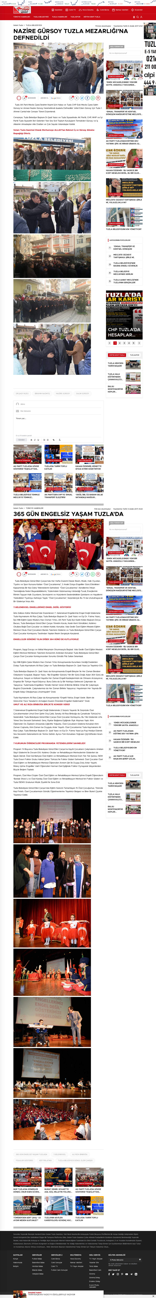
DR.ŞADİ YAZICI (22, 393)
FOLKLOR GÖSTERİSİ (24, 1160)
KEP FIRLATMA (45, 1160)
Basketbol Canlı (95, 1270)
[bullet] (47, 439)
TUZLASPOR (75, 17)
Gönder (21, 440)
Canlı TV (72, 10)
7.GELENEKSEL (60, 1154)
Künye (15, 1259)
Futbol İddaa (37, 1259)
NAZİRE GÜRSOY (63, 393)
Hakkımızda (17, 1262)
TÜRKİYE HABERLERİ (21, 17)
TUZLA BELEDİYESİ (41, 17)
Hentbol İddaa (37, 1266)
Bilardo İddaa (37, 1270)
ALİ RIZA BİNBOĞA (79, 1154)
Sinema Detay (94, 1278)
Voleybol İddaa (37, 1274)
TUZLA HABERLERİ (59, 17)
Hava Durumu (88, 10)
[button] (115, 343)
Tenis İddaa (93, 1266)
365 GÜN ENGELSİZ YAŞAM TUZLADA (31, 1154)
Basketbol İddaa (38, 1262)
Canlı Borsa (104, 10)
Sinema (92, 1274)
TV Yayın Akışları (76, 1266)
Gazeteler (59, 10)
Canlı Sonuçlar (56, 1262)
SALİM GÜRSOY (82, 393)
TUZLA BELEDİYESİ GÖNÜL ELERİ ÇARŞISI (75, 1160)
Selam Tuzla (18, 25)
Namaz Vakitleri (122, 10)
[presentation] (109, 343)
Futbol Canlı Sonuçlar (59, 1270)
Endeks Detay (94, 1281)
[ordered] (44, 439)
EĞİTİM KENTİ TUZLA (92, 17)
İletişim (16, 1266)
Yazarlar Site (94, 1262)
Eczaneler (139, 10)
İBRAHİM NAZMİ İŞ (42, 393)
